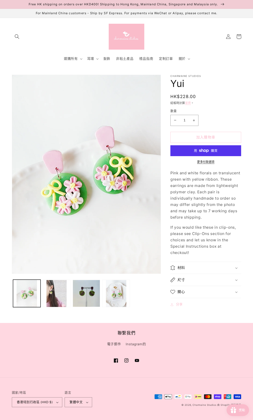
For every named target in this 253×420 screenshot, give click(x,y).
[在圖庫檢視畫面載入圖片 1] (27, 293)
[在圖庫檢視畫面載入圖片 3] (86, 293)
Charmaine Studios (204, 404)
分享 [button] (179, 304)
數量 (173, 111)
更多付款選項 (205, 161)
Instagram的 (136, 344)
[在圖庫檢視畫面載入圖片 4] (116, 293)
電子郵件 (114, 344)
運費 (188, 103)
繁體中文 (76, 402)
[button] (17, 36)
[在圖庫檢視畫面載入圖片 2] (56, 293)
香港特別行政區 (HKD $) (35, 402)
